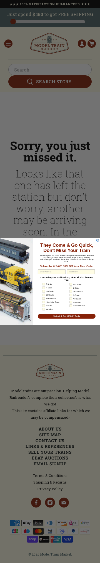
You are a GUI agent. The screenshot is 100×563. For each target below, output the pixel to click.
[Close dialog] (97, 240)
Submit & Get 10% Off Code (66, 316)
